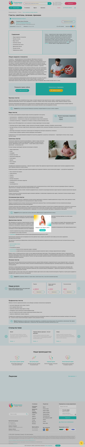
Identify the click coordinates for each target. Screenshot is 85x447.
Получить (42, 230)
